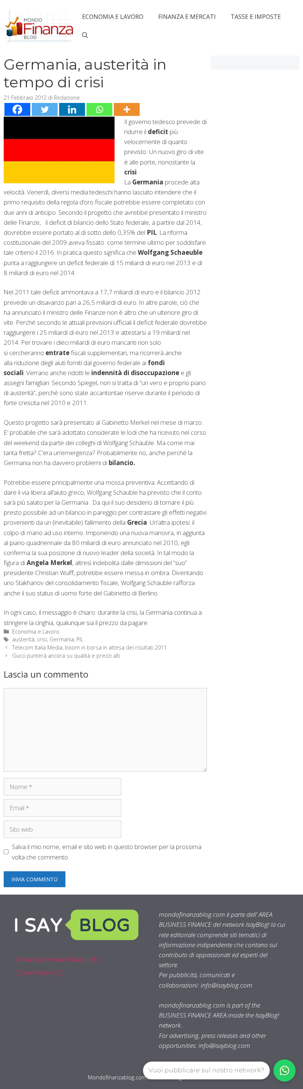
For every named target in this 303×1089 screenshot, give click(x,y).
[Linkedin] (72, 109)
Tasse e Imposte (256, 17)
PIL (79, 639)
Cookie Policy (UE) (39, 972)
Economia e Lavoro (112, 17)
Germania (62, 639)
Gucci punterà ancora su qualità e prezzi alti (66, 655)
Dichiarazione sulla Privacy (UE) (57, 959)
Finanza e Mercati (187, 17)
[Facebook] (17, 109)
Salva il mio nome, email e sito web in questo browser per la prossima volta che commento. (106, 851)
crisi (42, 639)
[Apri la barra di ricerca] (85, 35)
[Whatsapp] (99, 109)
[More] (127, 109)
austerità (23, 639)
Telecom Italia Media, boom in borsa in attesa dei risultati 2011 (89, 647)
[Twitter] (45, 109)
